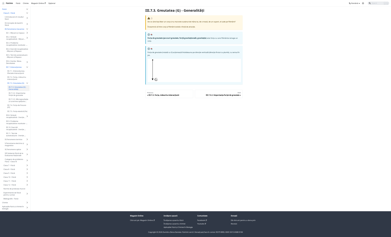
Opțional (51, 3)
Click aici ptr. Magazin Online (141, 220)
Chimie (26, 3)
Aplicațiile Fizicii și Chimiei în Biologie (178, 227)
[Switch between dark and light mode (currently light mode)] (363, 3)
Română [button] (354, 3)
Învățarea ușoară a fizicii (173, 220)
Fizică (18, 3)
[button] (15, 9)
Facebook (201, 220)
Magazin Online (37, 3)
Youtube (200, 224)
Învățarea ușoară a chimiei (174, 224)
